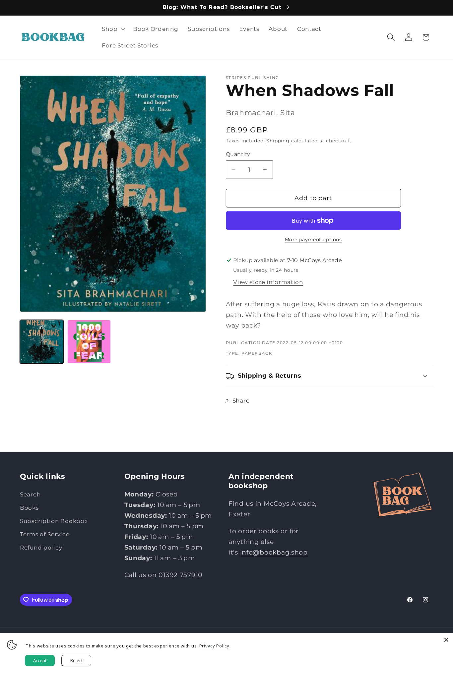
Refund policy (41, 547)
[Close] (446, 639)
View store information (268, 282)
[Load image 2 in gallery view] (89, 341)
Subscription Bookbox (54, 521)
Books (29, 507)
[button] (112, 29)
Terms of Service (45, 534)
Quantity (238, 154)
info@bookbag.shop (274, 552)
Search (30, 494)
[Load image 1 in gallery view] (41, 341)
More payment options (313, 240)
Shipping (278, 141)
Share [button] (241, 400)
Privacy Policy (214, 646)
